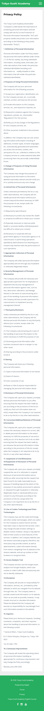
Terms (22, 690)
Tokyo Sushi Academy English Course (22, 699)
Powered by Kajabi (22, 685)
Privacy (22, 694)
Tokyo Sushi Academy (16, 3)
